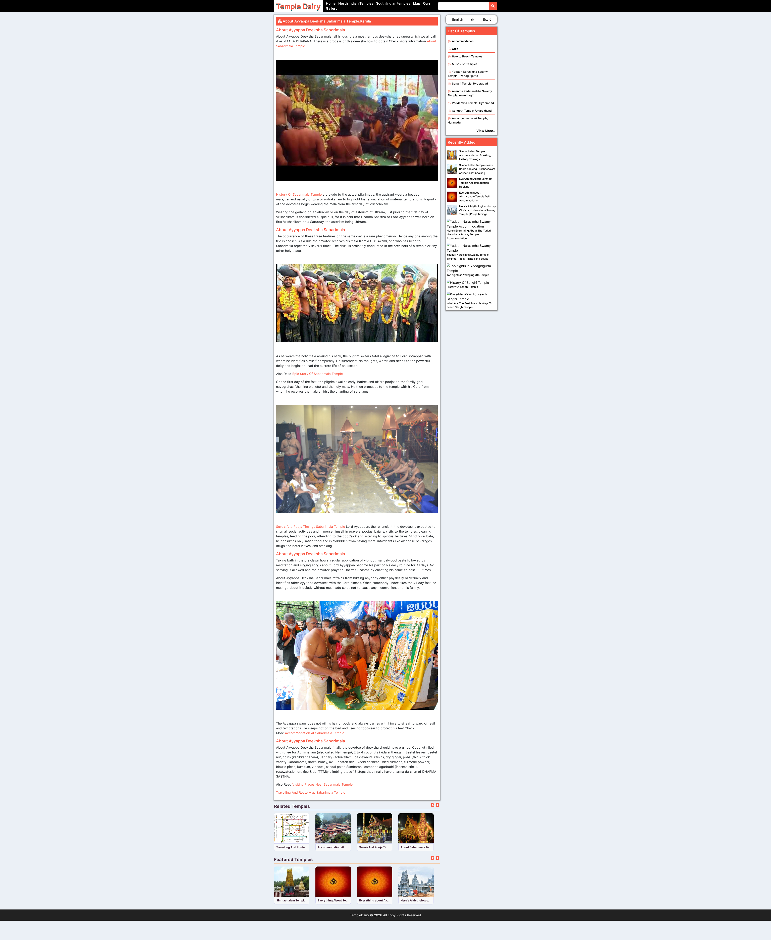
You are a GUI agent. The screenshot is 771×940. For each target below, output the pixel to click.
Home (331, 3)
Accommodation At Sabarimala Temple (314, 733)
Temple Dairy (298, 6)
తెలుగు (487, 19)
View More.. (485, 131)
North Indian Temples (355, 3)
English (457, 19)
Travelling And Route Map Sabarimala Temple (310, 792)
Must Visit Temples (464, 64)
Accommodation (462, 41)
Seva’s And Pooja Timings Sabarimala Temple (311, 527)
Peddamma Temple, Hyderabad (472, 103)
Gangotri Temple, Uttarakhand (471, 110)
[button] (432, 804)
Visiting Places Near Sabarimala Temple (322, 784)
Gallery (332, 8)
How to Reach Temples (466, 56)
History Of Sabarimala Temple (299, 194)
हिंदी (472, 19)
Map (416, 3)
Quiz (426, 3)
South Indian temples (393, 3)
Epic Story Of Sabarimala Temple (317, 374)
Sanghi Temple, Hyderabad (469, 83)
